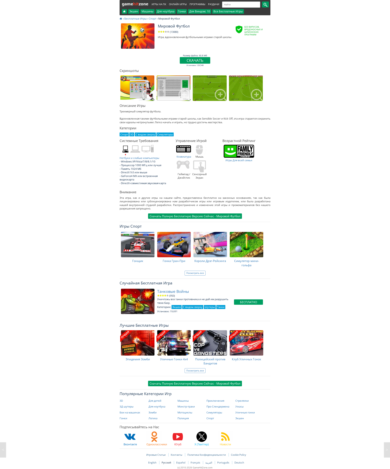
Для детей (155, 400)
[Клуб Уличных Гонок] (246, 343)
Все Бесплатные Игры (228, 11)
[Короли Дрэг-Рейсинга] (210, 244)
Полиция (183, 418)
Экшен (133, 11)
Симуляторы (214, 412)
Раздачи (213, 4)
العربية (209, 462)
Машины (147, 11)
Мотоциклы (184, 412)
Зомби (153, 412)
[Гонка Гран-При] (174, 244)
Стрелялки (242, 400)
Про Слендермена (217, 406)
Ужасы (239, 406)
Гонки (182, 11)
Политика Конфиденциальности (206, 454)
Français (196, 462)
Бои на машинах (130, 412)
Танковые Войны (173, 291)
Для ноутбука (165, 11)
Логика (153, 418)
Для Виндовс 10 (199, 11)
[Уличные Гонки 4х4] (174, 343)
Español (181, 462)
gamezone (135, 3)
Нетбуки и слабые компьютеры (139, 158)
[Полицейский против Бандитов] (210, 343)
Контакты (176, 454)
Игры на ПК (159, 4)
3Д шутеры (126, 406)
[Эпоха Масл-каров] (387, 450)
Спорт (152, 18)
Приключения (215, 400)
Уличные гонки (245, 412)
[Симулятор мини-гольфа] (246, 244)
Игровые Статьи (156, 454)
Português (223, 462)
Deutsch (239, 462)
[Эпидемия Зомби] (137, 343)
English (152, 462)
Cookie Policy (238, 454)
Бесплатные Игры (135, 18)
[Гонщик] (137, 244)
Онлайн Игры (178, 4)
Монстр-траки (186, 406)
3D (121, 400)
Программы (197, 4)
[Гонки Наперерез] (3, 450)
